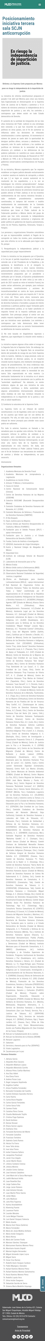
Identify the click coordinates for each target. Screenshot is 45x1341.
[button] (40, 4)
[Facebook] (18, 1337)
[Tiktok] (31, 1337)
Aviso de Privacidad (22, 1330)
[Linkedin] (27, 1337)
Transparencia (22, 1326)
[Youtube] (22, 1337)
